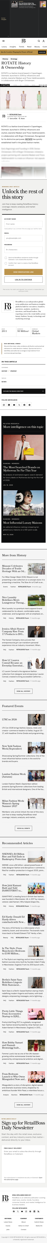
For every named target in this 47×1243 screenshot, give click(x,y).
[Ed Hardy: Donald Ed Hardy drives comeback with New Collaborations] (36, 919)
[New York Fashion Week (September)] (36, 747)
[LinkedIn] (34, 1211)
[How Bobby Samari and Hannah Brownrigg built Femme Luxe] (36, 1045)
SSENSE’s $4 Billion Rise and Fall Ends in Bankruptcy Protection (14, 857)
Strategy (14, 59)
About (23, 1222)
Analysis (6, 1095)
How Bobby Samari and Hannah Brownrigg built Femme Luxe (12, 1045)
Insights (13, 47)
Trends (21, 47)
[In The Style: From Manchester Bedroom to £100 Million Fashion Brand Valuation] (36, 951)
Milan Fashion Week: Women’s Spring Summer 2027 (13, 804)
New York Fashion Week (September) (12, 747)
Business (14, 1095)
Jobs (8, 1229)
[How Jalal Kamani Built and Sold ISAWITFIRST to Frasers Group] (36, 888)
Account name (10, 219)
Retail (29, 47)
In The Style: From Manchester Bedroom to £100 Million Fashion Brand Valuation (13, 951)
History (5, 59)
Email (6, 233)
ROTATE (28, 139)
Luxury (4, 47)
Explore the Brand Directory (13, 391)
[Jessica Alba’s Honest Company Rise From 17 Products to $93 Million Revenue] (36, 631)
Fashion (13, 587)
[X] (18, 1211)
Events (5, 587)
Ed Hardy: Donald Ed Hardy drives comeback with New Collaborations (13, 920)
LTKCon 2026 (9, 719)
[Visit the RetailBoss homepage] (7, 307)
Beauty (37, 47)
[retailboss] (23, 41)
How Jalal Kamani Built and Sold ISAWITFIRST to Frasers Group (11, 888)
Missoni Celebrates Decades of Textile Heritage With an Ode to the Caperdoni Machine (13, 569)
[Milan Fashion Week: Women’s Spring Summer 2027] (36, 803)
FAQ (4, 618)
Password (8, 244)
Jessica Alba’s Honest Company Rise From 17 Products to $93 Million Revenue (13, 632)
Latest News (8, 1222)
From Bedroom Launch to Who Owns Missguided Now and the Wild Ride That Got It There (13, 1077)
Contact (23, 1229)
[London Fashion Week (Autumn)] (36, 775)
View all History (23, 691)
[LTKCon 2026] (36, 719)
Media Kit (39, 1226)
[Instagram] (26, 1211)
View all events (23, 828)
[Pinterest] (30, 1211)
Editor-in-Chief (23, 1226)
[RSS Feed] (38, 1211)
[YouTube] (22, 1211)
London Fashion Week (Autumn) (14, 775)
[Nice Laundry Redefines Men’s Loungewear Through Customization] (36, 600)
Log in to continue (23, 280)
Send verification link (23, 272)
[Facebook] (13, 1211)
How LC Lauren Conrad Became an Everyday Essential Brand (12, 663)
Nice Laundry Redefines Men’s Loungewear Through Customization (13, 600)
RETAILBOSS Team (15, 114)
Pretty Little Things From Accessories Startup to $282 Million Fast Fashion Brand (13, 1014)
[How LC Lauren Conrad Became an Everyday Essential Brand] (36, 663)
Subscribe (42, 52)
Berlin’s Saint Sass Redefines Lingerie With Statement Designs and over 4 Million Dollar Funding (14, 983)
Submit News (39, 1222)
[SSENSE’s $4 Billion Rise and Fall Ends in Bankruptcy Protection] (36, 857)
